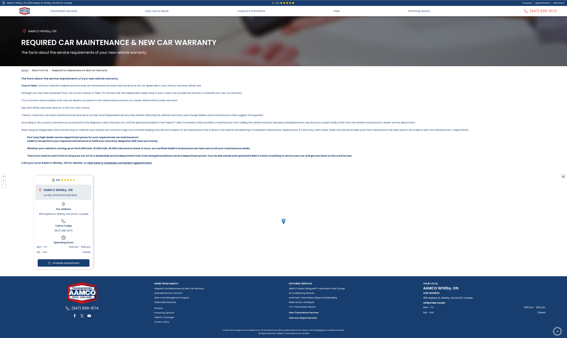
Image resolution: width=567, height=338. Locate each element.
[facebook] (74, 316)
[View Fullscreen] (4, 186)
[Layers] (563, 176)
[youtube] (89, 316)
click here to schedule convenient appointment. (119, 163)
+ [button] (4, 176)
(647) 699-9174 (63, 230)
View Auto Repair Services (303, 317)
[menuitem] (527, 3)
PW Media (320, 330)
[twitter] (82, 316)
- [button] (4, 180)
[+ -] (283, 224)
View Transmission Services (304, 312)
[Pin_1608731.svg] (3, 3)
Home (24, 70)
